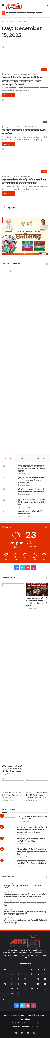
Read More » (8, 95)
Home (5, 21)
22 (5, 989)
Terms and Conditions (20, 1027)
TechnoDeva (25, 1019)
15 (5, 984)
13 (38, 979)
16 (12, 984)
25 (25, 989)
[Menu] (3, 6)
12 (32, 979)
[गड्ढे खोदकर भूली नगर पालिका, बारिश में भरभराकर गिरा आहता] (9, 514)
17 (18, 984)
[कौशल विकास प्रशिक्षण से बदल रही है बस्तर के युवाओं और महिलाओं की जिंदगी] (8, 841)
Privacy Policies (23, 1023)
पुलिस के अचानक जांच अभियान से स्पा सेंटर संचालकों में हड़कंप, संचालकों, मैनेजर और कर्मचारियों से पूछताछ (31, 480)
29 (5, 994)
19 (32, 984)
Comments (40, 458)
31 (18, 994)
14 (45, 979)
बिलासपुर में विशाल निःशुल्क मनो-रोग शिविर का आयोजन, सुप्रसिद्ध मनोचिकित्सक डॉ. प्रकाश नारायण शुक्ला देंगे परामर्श (22, 81)
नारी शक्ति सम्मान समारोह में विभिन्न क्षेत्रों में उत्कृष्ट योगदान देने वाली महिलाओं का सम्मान (12, 795)
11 (25, 979)
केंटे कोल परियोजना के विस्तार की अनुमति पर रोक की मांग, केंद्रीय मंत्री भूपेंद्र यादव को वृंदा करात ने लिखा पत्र (32, 851)
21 (45, 984)
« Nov (4, 1000)
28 (45, 989)
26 (32, 989)
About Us (34, 1027)
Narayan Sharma (9, 74)
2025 (12, 21)
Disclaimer (35, 1023)
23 (12, 989)
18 (25, 984)
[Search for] (47, 6)
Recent (8, 458)
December (19, 21)
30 (12, 994)
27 (38, 989)
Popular (23, 458)
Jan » (10, 1000)
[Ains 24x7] (14, 5)
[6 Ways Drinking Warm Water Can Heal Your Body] (8, 819)
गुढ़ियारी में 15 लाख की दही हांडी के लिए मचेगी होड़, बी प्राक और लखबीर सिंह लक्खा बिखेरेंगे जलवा (31, 502)
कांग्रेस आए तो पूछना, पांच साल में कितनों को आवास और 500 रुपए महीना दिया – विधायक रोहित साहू (31, 468)
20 (38, 984)
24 (18, 989)
